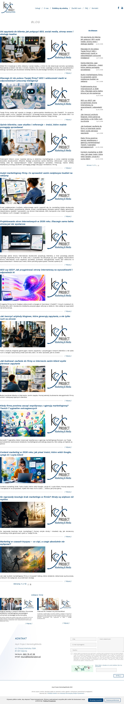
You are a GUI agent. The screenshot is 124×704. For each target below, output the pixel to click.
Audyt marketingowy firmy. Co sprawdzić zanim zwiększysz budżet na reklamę (36, 174)
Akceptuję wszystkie (96, 700)
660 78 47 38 (29, 654)
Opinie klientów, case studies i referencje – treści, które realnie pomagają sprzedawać (33, 125)
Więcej (68, 73)
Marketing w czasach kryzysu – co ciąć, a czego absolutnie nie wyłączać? (32, 542)
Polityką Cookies (52, 693)
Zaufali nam (76, 8)
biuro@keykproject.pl (31, 657)
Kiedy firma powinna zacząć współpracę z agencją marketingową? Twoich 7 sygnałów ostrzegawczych (34, 406)
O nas (46, 8)
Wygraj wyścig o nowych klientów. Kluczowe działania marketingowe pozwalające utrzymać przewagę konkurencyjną (16, 613)
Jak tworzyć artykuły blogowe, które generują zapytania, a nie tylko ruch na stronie (35, 317)
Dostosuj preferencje (112, 700)
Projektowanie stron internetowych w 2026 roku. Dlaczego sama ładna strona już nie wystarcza (36, 222)
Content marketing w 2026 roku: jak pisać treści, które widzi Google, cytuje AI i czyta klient (35, 453)
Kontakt (95, 8)
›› (30, 584)
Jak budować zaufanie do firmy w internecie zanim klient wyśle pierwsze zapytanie (33, 362)
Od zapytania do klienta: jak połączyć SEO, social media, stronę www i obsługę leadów (36, 32)
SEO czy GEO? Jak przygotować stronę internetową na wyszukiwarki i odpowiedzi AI (36, 271)
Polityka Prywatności (49, 701)
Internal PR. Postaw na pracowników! (51, 611)
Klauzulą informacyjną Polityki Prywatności (72, 693)
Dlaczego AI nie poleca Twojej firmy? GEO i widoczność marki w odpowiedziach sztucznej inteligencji (33, 79)
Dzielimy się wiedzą (60, 8)
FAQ (86, 8)
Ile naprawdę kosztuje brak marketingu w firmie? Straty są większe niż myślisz (36, 498)
